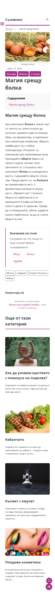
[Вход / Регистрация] (47, 19)
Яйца (16, 254)
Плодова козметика (23, 562)
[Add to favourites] (49, 581)
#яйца (9, 278)
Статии (35, 74)
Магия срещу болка (21, 104)
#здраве (21, 273)
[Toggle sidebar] (2, 23)
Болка (30, 254)
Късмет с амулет (19, 501)
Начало (8, 29)
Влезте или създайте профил (24, 304)
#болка (10, 273)
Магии (23, 74)
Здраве (17, 261)
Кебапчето (14, 439)
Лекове (11, 74)
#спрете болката (38, 273)
